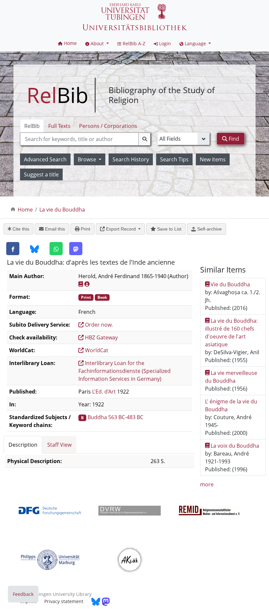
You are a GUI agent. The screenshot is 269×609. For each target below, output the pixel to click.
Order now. (98, 324)
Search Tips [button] (174, 159)
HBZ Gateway (101, 337)
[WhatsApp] (56, 248)
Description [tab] (23, 444)
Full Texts (59, 126)
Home (25, 209)
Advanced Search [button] (45, 159)
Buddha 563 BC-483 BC (115, 417)
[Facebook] (12, 248)
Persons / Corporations (108, 126)
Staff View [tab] (59, 444)
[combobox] (85, 139)
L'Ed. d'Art (104, 391)
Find (233, 138)
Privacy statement (63, 601)
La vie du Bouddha (62, 209)
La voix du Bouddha (235, 445)
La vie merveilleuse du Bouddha (231, 376)
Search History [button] (131, 159)
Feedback (23, 594)
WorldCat (96, 350)
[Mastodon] (75, 248)
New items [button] (213, 159)
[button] (97, 43)
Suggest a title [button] (41, 174)
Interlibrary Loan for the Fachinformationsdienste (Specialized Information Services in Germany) (124, 370)
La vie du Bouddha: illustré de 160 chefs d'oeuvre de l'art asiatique (231, 332)
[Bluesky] (34, 249)
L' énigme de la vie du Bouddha (231, 405)
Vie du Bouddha (230, 284)
